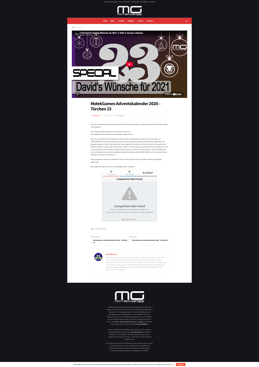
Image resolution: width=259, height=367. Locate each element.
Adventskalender (100, 229)
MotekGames (96, 116)
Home (105, 21)
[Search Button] (186, 21)
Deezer (133, 322)
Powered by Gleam (130, 219)
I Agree (181, 364)
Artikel (122, 21)
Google (140, 322)
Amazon (122, 322)
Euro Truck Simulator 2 (124, 2)
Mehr (173, 364)
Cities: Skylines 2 (144, 2)
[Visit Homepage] (129, 11)
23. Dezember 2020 (109, 116)
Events (140, 21)
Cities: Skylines (135, 2)
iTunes (117, 322)
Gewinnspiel (79, 27)
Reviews (131, 21)
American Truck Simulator (110, 2)
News (112, 21)
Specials (150, 21)
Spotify (127, 322)
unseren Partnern (137, 332)
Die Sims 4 (152, 2)
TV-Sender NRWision (141, 324)
